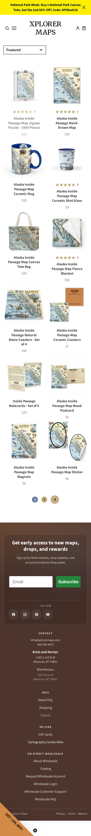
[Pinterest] (36, 614)
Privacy (60, 814)
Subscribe (68, 581)
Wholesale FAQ (45, 799)
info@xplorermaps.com (45, 640)
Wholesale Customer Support (45, 791)
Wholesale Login (45, 784)
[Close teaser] (35, 830)
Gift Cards (45, 734)
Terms (71, 814)
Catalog (45, 768)
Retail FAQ (45, 700)
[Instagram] (25, 614)
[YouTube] (47, 614)
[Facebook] (13, 614)
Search (46, 715)
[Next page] (55, 499)
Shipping (45, 707)
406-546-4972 (45, 645)
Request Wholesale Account (45, 776)
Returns (83, 814)
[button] (17, 819)
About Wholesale (45, 761)
